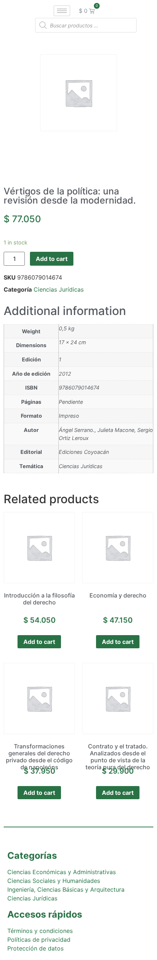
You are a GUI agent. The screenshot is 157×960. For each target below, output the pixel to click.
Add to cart (52, 258)
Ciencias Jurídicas (59, 289)
